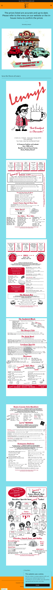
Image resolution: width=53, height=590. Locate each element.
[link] (26, 5)
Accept (37, 585)
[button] (4, 5)
